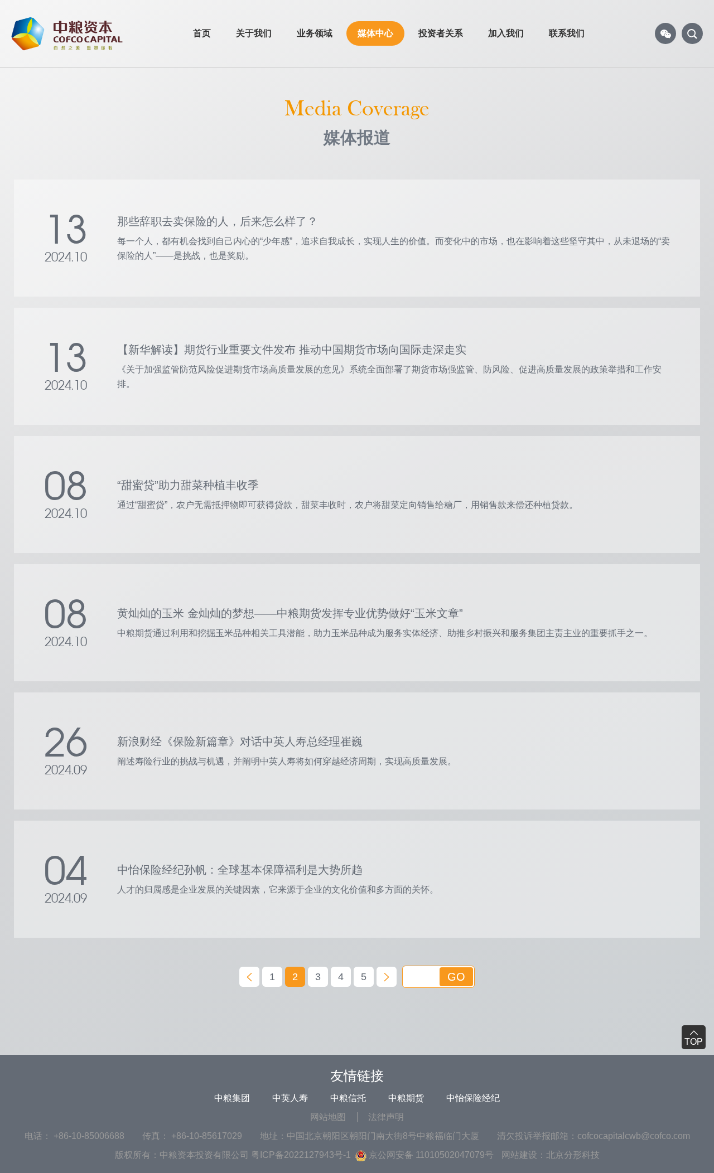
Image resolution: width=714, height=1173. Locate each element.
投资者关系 (440, 33)
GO (456, 977)
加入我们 (506, 33)
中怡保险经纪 (473, 1098)
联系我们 (567, 33)
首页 (202, 33)
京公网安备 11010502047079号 (430, 1155)
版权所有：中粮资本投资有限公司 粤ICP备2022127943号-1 (233, 1155)
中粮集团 (232, 1098)
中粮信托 (348, 1098)
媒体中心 (375, 33)
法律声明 (386, 1117)
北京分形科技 (573, 1155)
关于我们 (254, 33)
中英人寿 (290, 1098)
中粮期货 (406, 1098)
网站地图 (328, 1117)
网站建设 (519, 1155)
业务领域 (314, 33)
